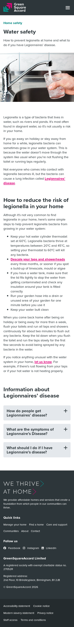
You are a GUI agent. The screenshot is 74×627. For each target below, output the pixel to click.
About (24, 531)
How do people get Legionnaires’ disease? (27, 413)
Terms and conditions (33, 620)
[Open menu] (68, 8)
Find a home (36, 524)
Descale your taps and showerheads (38, 259)
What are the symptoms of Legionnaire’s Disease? (30, 431)
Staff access (10, 620)
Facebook (14, 548)
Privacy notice (45, 613)
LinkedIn (50, 548)
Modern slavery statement (18, 613)
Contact (35, 531)
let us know (43, 361)
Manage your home (15, 524)
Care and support (56, 524)
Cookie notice (41, 606)
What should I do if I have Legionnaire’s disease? (29, 450)
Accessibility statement (16, 606)
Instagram (33, 548)
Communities (11, 531)
